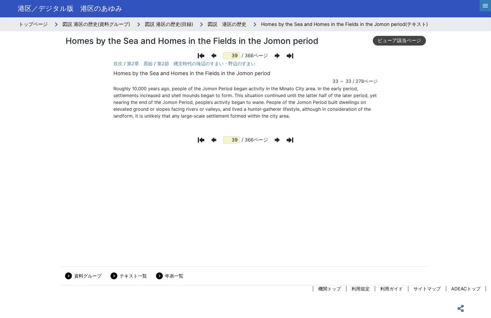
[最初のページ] (201, 55)
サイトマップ (427, 289)
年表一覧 (174, 276)
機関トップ (329, 289)
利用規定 (360, 289)
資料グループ (87, 276)
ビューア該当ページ (399, 40)
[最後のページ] (290, 55)
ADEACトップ (465, 289)
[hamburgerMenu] (485, 5)
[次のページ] (277, 55)
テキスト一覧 (133, 276)
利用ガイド (391, 289)
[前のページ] (213, 55)
